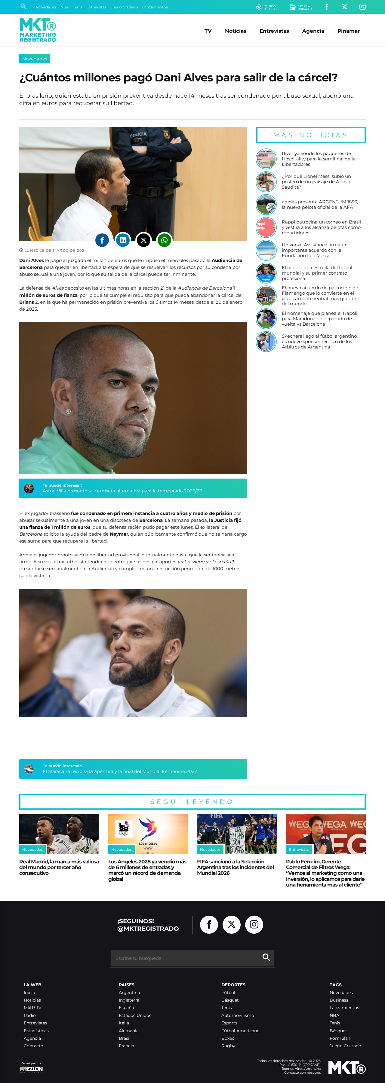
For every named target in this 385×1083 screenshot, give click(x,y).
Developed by (30, 1066)
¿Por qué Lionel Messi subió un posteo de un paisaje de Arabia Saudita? (316, 182)
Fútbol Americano (240, 1031)
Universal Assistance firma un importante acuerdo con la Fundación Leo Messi (315, 250)
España (126, 1007)
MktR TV (33, 1007)
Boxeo (228, 1038)
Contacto (33, 1046)
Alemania (129, 1031)
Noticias (235, 31)
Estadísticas (36, 1031)
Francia (126, 1046)
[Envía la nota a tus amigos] (164, 240)
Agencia (313, 31)
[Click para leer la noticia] (266, 159)
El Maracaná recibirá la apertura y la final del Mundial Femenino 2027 (120, 771)
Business (339, 1000)
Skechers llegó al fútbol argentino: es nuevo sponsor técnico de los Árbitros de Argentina (320, 341)
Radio (30, 1015)
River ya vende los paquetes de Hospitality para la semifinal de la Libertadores (319, 159)
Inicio (29, 992)
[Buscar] (23, 7)
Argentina (129, 992)
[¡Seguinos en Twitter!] (344, 7)
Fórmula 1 (340, 1038)
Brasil (125, 1038)
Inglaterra (129, 1000)
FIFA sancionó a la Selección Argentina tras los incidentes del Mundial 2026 (235, 867)
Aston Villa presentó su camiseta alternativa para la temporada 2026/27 (122, 491)
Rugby (228, 1046)
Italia (124, 1023)
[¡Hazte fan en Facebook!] (326, 7)
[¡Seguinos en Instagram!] (362, 7)
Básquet (230, 1000)
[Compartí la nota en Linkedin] (123, 240)
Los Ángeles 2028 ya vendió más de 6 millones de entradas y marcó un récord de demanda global (147, 870)
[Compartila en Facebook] (102, 240)
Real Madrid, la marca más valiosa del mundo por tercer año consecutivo (59, 867)
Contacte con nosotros (302, 1072)
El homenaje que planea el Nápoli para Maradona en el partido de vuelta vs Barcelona (319, 319)
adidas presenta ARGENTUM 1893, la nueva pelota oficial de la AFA (320, 204)
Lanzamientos (155, 7)
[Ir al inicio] (38, 30)
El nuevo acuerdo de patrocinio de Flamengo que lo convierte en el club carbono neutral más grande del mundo (320, 295)
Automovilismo (237, 1015)
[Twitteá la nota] (143, 240)
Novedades (46, 7)
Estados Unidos (135, 1015)
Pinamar (348, 31)
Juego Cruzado (124, 7)
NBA (64, 7)
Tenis (77, 7)
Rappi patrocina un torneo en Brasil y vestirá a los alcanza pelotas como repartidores (321, 227)
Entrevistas (96, 7)
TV (208, 31)
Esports (229, 1023)
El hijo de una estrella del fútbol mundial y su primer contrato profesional (317, 273)
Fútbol (228, 992)
